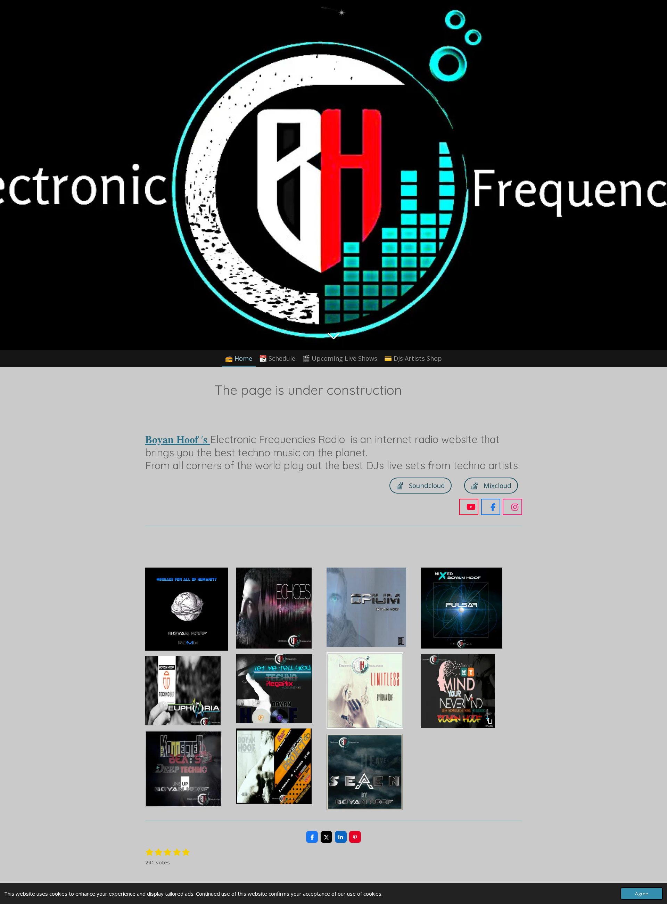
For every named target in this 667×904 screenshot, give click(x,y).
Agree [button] (641, 893)
